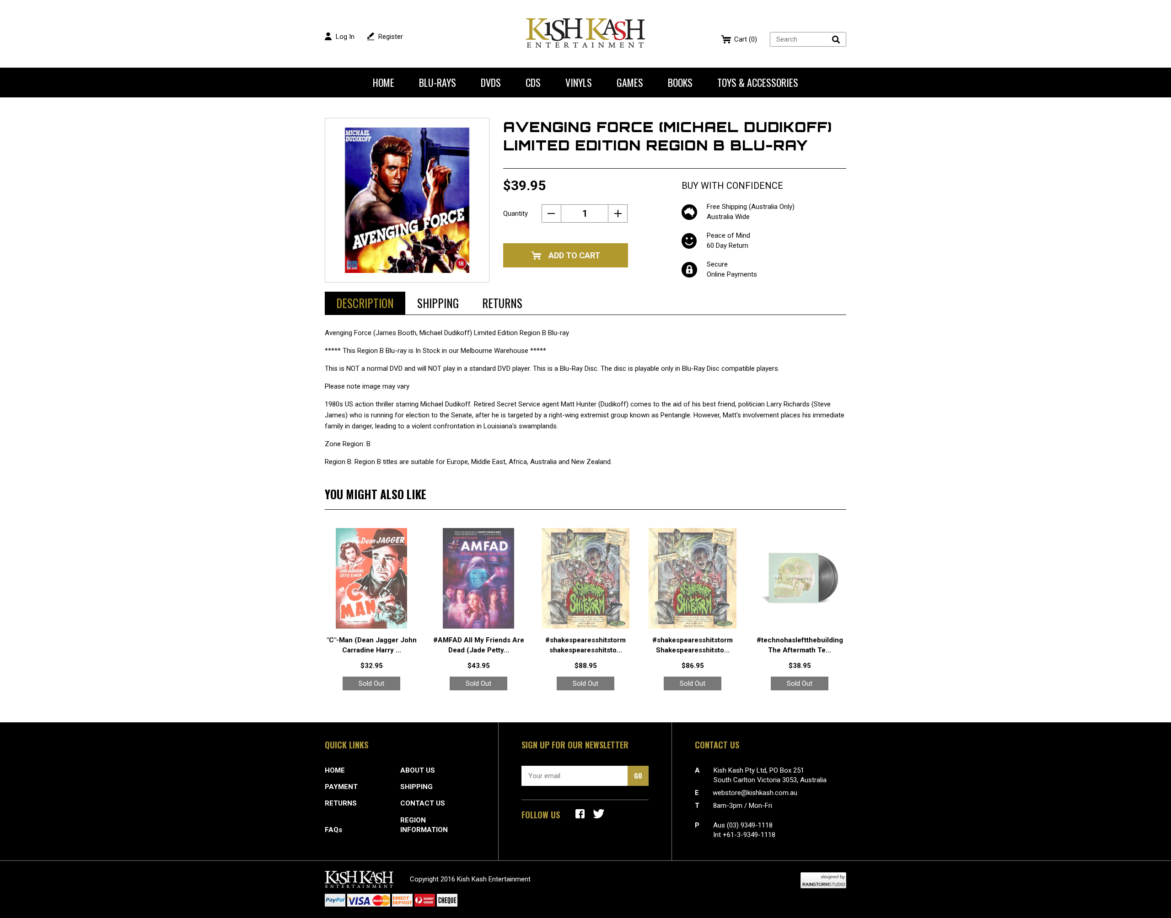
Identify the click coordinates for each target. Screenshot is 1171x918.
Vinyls (578, 82)
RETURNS (341, 803)
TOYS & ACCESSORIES (757, 82)
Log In (345, 36)
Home (383, 82)
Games (630, 82)
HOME (335, 770)
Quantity (515, 213)
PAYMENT (341, 787)
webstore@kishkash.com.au (755, 793)
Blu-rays (437, 82)
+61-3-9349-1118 (749, 835)
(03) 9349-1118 (750, 825)
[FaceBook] (580, 813)
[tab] (365, 303)
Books (680, 82)
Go (638, 775)
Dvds (491, 82)
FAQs (333, 830)
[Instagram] (598, 813)
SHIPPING (416, 787)
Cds (533, 82)
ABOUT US (417, 770)
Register (390, 36)
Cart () (745, 39)
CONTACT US (422, 803)
